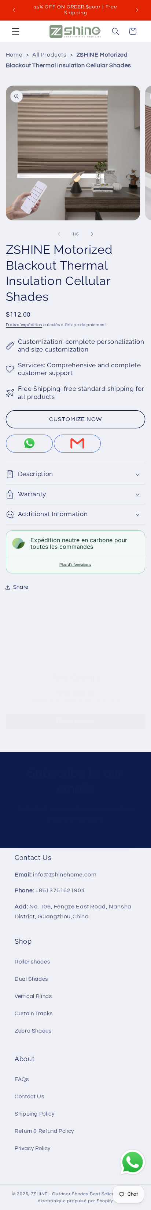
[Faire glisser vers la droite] (92, 234)
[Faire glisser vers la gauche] (59, 234)
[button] (15, 31)
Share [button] (21, 587)
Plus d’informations (75, 564)
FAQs (22, 1079)
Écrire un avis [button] (75, 721)
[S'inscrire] (127, 841)
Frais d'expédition (24, 325)
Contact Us (29, 1096)
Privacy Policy (33, 1148)
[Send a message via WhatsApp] (132, 1162)
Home (14, 55)
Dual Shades (31, 979)
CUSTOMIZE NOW (75, 419)
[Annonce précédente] (14, 10)
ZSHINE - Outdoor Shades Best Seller (72, 1194)
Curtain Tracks (34, 1013)
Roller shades (32, 962)
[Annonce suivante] (137, 10)
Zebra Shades (33, 1031)
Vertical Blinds (33, 996)
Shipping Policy (34, 1114)
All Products (49, 55)
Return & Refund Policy (44, 1131)
